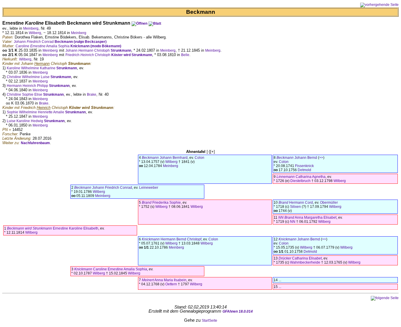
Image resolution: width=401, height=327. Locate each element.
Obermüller (329, 202)
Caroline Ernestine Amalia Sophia (110, 269)
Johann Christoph (98, 50)
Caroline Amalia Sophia (68, 46)
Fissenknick (304, 166)
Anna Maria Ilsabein (164, 280)
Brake (91, 94)
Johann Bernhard (165, 158)
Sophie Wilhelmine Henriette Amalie (46, 112)
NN (292, 222)
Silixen (295, 207)
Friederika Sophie (161, 202)
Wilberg (35, 33)
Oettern (171, 284)
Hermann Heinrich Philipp (38, 86)
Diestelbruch (300, 181)
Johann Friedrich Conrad (103, 188)
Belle (185, 55)
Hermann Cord (296, 202)
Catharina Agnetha (301, 177)
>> (321, 158)
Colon (199, 158)
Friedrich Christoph (108, 55)
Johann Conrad (60, 42)
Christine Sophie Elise (35, 94)
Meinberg (30, 28)
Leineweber (148, 188)
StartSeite (209, 320)
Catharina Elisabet (300, 258)
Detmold (304, 170)
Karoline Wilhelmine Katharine (42, 68)
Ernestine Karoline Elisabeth (52, 228)
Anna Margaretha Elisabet (307, 217)
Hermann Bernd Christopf (171, 239)
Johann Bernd (297, 158)
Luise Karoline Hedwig (36, 121)
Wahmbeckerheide (305, 262)
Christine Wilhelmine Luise (39, 77)
